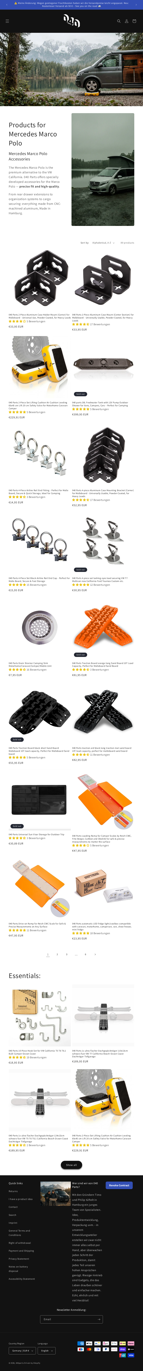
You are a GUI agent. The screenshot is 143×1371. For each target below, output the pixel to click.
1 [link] (48, 954)
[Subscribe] (99, 1319)
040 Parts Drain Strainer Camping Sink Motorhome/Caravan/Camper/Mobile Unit (30, 665)
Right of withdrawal (20, 1242)
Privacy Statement (19, 1258)
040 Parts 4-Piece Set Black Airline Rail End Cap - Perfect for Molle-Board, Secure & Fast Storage (39, 580)
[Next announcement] (136, 5)
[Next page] (95, 954)
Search (12, 1214)
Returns (13, 1191)
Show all (71, 1165)
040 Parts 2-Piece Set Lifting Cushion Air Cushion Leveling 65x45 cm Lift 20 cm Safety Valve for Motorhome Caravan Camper (38, 405)
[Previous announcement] (7, 5)
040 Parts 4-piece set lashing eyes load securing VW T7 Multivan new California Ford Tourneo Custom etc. (99, 580)
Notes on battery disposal (18, 1269)
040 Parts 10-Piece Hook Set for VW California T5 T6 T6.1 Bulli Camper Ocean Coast (37, 1052)
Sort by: (85, 242)
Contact (13, 1206)
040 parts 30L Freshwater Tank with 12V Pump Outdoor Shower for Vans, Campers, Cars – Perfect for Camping (100, 404)
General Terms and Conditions (19, 1233)
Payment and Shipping (21, 1250)
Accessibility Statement (22, 1278)
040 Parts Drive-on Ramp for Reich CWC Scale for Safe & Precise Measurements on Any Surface (37, 925)
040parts (20, 1363)
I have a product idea (21, 1199)
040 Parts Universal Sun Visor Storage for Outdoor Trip (36, 834)
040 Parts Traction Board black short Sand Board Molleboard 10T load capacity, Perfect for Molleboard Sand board (39, 751)
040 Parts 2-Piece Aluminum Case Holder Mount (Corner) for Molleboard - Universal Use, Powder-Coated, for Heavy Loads (40, 316)
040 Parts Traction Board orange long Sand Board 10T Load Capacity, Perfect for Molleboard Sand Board (102, 665)
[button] (7, 21)
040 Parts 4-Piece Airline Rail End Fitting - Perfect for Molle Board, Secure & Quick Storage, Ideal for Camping (38, 492)
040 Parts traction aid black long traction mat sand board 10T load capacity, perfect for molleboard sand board (101, 749)
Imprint (13, 1222)
